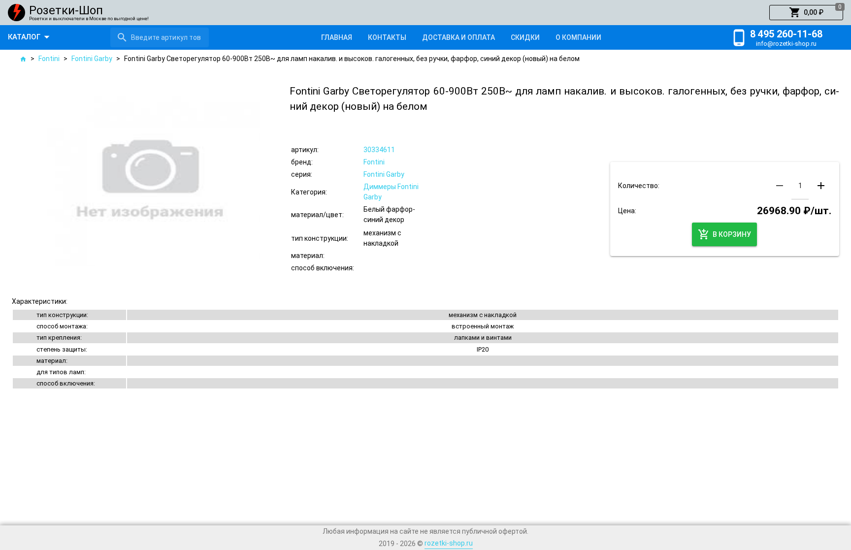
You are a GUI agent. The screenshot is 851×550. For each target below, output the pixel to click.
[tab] (336, 37)
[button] (806, 13)
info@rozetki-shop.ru (786, 43)
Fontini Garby (91, 59)
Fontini (49, 59)
